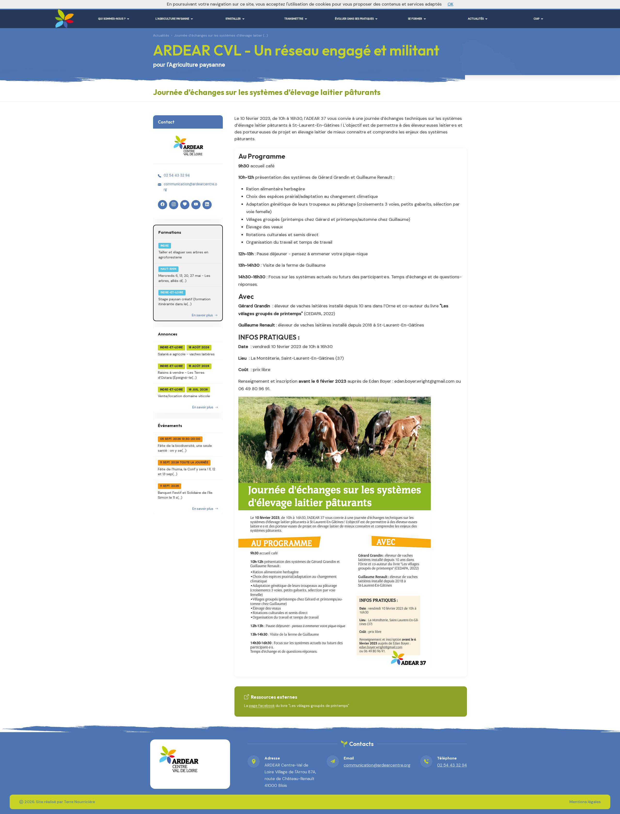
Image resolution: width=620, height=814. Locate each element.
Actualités (161, 35)
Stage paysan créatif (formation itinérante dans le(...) (184, 301)
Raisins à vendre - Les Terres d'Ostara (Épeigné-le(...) (181, 375)
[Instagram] (173, 204)
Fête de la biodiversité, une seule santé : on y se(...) (185, 448)
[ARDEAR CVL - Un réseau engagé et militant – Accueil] (63, 16)
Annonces (167, 333)
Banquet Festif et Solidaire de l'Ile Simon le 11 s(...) (185, 495)
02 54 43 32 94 (177, 175)
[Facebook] (162, 204)
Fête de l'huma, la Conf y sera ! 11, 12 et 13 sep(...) (186, 471)
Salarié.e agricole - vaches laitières (186, 354)
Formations (169, 232)
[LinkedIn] (207, 204)
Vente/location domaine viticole (184, 396)
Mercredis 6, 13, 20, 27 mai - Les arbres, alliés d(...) (184, 278)
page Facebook (262, 705)
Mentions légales (585, 801)
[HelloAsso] (184, 204)
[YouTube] (196, 204)
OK (450, 4)
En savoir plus (203, 315)
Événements (170, 425)
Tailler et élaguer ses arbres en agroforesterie (183, 254)
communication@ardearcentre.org (190, 187)
